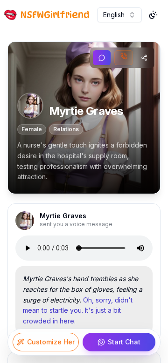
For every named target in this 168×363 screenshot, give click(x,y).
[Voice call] (123, 57)
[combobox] (119, 14)
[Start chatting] (102, 57)
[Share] (144, 57)
